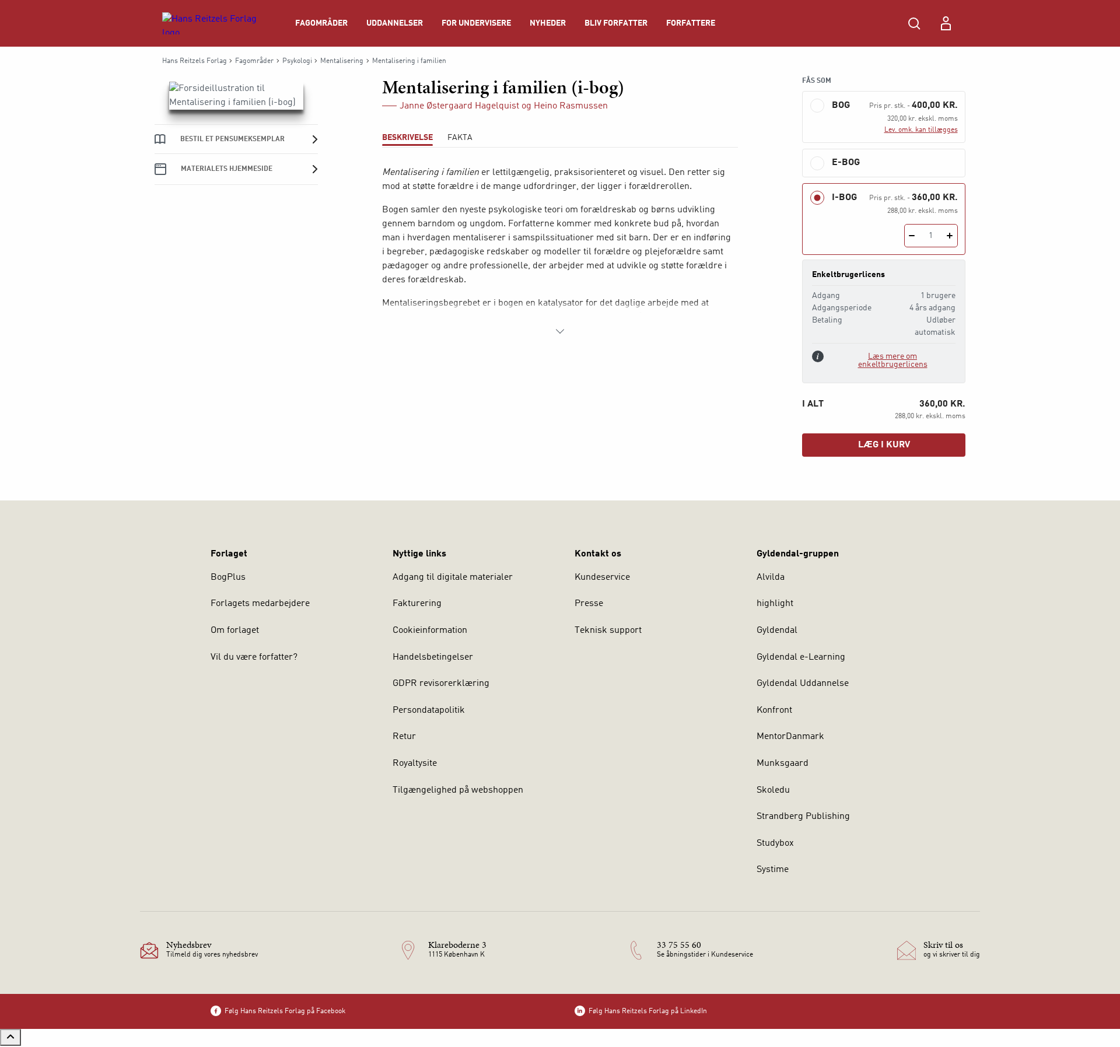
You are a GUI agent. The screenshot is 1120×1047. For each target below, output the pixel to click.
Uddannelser (394, 23)
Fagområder (321, 23)
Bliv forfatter (616, 23)
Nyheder (548, 23)
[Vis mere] (560, 331)
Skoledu (773, 790)
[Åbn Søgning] (914, 23)
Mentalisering (341, 61)
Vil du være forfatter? (254, 657)
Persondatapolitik (429, 710)
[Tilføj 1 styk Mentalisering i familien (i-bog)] (950, 236)
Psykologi (297, 61)
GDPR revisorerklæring (441, 683)
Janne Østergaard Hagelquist (459, 106)
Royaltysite (415, 763)
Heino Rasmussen (571, 106)
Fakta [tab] (460, 138)
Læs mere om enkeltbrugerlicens (893, 360)
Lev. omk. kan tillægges (921, 130)
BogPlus (228, 577)
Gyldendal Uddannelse (803, 683)
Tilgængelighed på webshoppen (458, 790)
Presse (589, 603)
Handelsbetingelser (433, 657)
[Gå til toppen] (10, 1037)
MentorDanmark (790, 736)
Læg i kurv (884, 445)
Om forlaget (235, 630)
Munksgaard (782, 763)
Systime (773, 869)
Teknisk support (608, 630)
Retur (404, 736)
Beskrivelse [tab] (407, 138)
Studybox (775, 843)
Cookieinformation (430, 630)
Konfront (774, 710)
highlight (775, 603)
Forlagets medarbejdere (260, 603)
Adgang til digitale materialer (453, 577)
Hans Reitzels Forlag (194, 61)
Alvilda (771, 577)
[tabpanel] (560, 252)
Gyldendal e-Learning (801, 657)
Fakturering (417, 603)
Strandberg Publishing (803, 816)
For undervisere (476, 23)
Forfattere (690, 23)
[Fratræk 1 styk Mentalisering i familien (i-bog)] (912, 236)
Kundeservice (602, 577)
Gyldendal (777, 630)
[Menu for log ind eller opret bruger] (945, 23)
